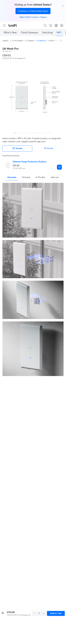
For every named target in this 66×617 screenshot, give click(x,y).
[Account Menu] (62, 25)
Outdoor (5, 41)
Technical (26, 177)
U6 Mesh (51, 41)
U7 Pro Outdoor (17, 41)
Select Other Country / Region (33, 17)
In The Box (40, 177)
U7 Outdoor (30, 41)
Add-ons (54, 177)
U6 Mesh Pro (41, 41)
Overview (11, 177)
